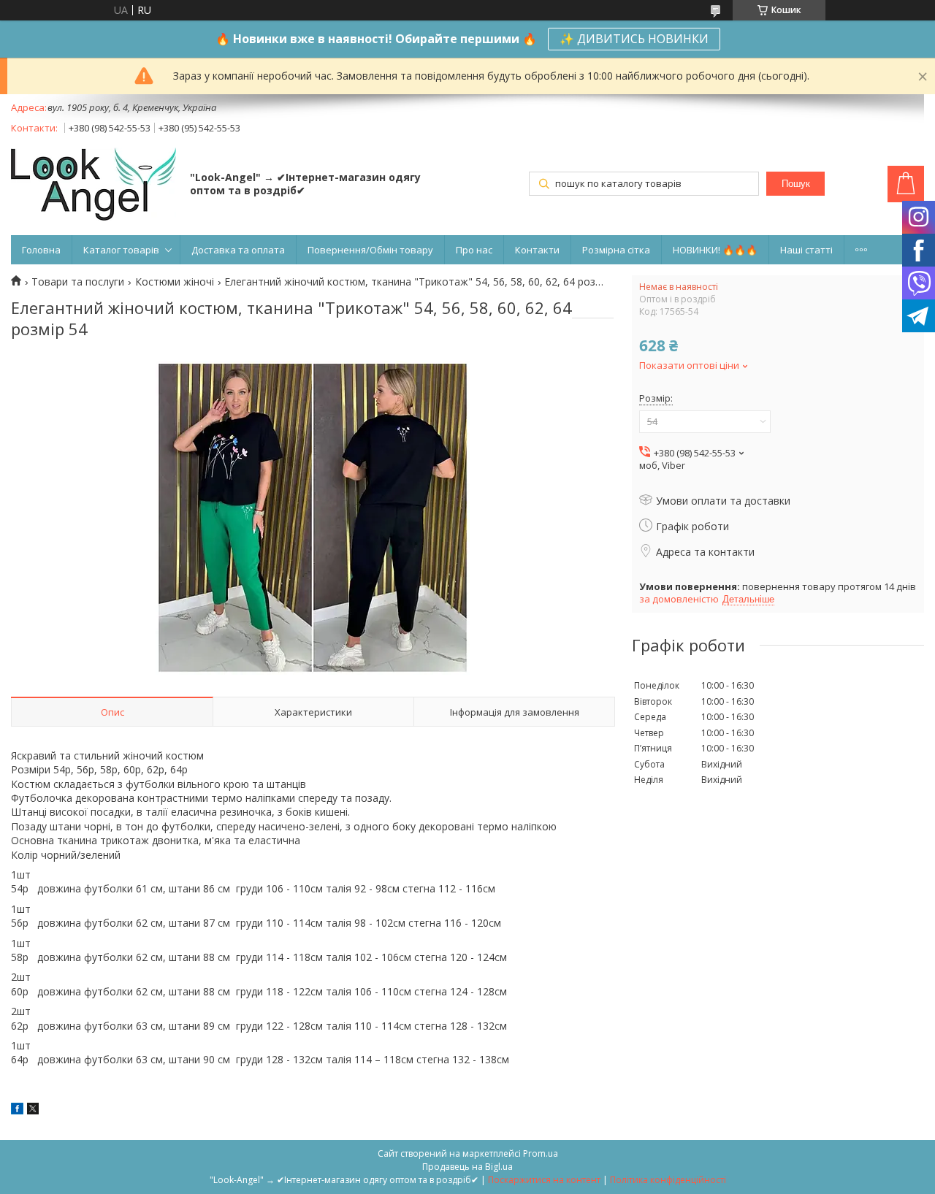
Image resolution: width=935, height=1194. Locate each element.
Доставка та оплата (238, 249)
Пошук (796, 183)
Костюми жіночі (174, 281)
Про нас (474, 249)
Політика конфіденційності (668, 1180)
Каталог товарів (121, 249)
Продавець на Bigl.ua (467, 1166)
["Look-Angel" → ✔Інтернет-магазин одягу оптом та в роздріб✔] (93, 185)
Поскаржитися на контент (544, 1180)
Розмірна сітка (616, 249)
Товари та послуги (77, 281)
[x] (33, 1110)
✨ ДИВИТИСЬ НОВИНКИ (634, 39)
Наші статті (806, 249)
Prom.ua (540, 1153)
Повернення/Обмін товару (370, 249)
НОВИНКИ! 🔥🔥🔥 (715, 249)
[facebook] (17, 1110)
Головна (41, 249)
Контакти (537, 249)
